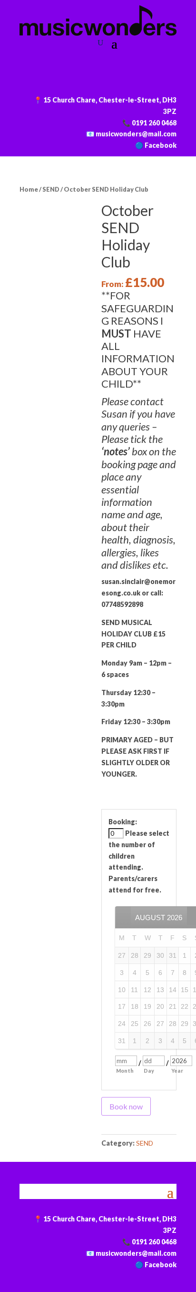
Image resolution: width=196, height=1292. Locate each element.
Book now (126, 1106)
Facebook (160, 145)
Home (29, 189)
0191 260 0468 (154, 123)
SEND (50, 189)
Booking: (122, 822)
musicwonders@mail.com (136, 134)
